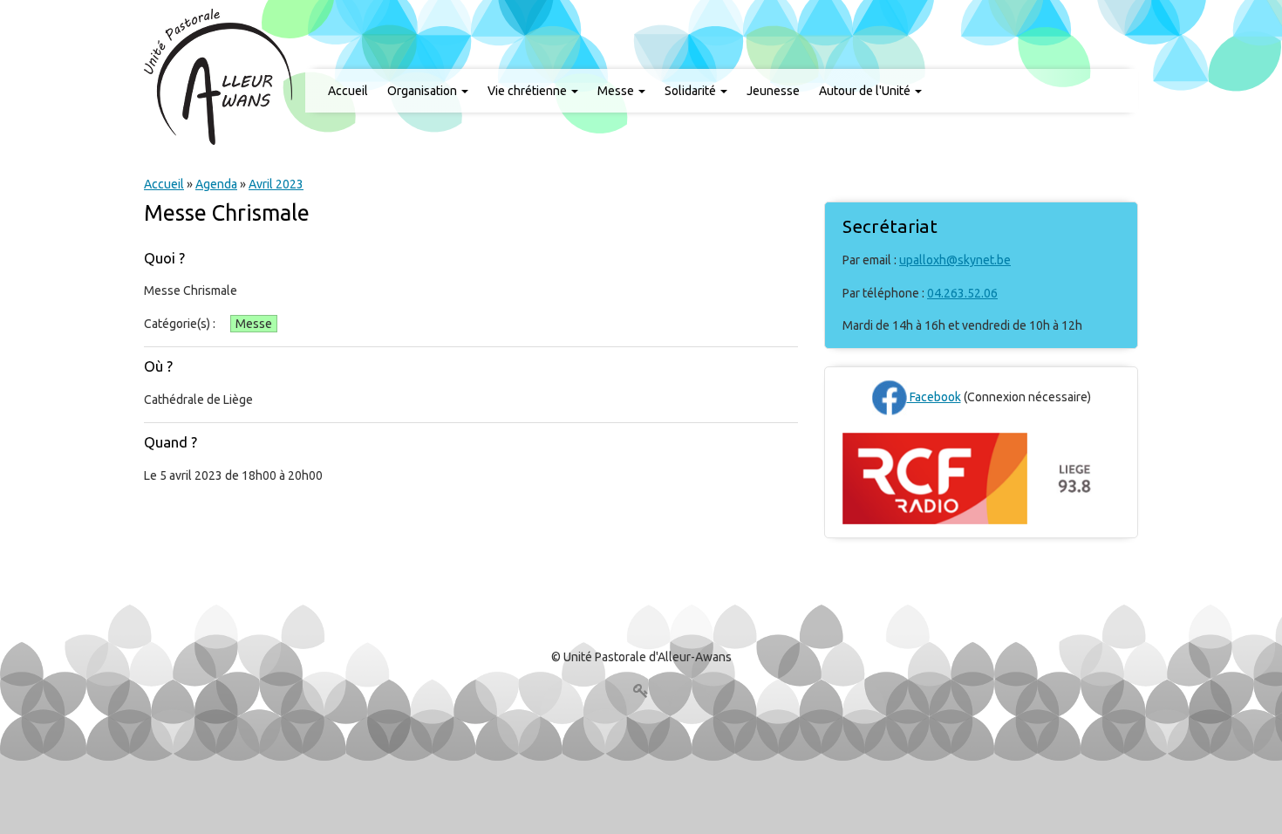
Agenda (216, 184)
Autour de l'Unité (866, 91)
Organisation (423, 91)
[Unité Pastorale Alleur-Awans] (218, 76)
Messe (617, 91)
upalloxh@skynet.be (955, 260)
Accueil (348, 91)
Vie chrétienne (528, 91)
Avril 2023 (276, 184)
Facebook (934, 397)
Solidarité (692, 91)
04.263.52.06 (962, 293)
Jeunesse (773, 91)
